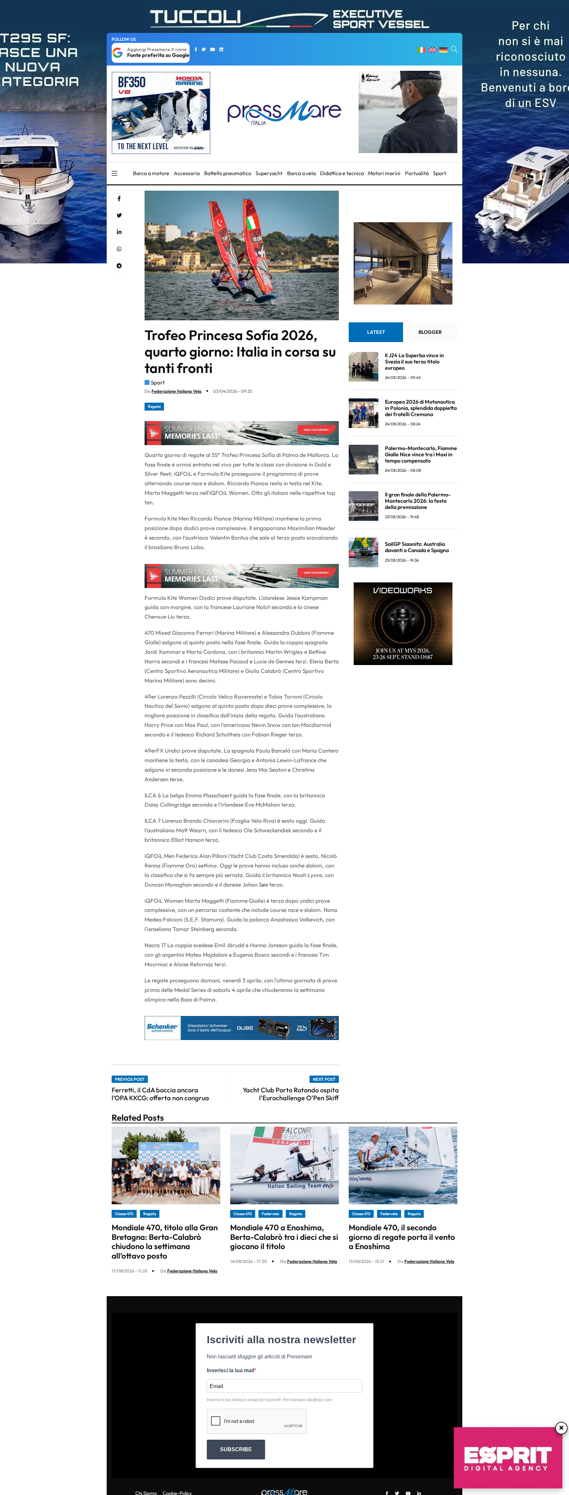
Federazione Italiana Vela (176, 391)
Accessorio (187, 173)
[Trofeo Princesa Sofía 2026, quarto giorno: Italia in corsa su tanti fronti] (119, 232)
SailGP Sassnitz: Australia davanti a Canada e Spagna (417, 547)
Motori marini (384, 173)
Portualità (417, 173)
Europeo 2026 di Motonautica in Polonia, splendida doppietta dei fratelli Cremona (421, 407)
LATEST (376, 332)
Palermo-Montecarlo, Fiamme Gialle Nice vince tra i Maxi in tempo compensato (421, 454)
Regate (154, 406)
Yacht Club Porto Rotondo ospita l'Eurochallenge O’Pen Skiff (291, 1094)
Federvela (270, 1213)
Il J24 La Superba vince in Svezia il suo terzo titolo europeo (414, 361)
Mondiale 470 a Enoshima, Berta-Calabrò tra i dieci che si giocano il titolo (284, 1236)
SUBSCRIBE (236, 1449)
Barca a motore (151, 173)
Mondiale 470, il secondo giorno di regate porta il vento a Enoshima (402, 1236)
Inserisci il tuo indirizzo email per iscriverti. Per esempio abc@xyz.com (269, 1400)
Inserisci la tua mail (230, 1370)
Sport (439, 173)
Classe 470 (124, 1213)
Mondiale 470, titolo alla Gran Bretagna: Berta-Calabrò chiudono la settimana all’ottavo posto (165, 1241)
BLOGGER (430, 332)
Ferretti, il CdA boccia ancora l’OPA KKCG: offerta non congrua (160, 1094)
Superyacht (269, 173)
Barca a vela (301, 173)
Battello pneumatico (227, 173)
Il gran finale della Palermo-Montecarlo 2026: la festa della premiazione (417, 500)
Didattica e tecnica (342, 173)
